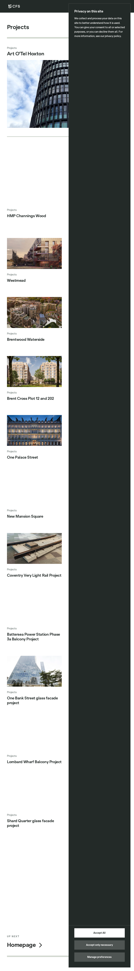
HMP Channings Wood (26, 216)
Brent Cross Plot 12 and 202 (30, 398)
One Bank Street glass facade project (32, 700)
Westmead (16, 280)
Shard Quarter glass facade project (30, 823)
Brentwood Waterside (25, 339)
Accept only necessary (99, 944)
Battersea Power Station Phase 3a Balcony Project (33, 636)
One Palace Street (22, 457)
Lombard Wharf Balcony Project (34, 762)
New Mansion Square (25, 516)
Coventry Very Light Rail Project (34, 575)
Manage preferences (99, 957)
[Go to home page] (14, 6)
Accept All (99, 932)
